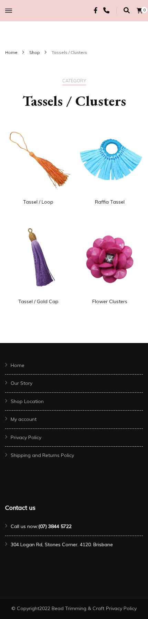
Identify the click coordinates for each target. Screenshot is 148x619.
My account (23, 419)
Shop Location (27, 401)
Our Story (21, 383)
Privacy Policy (26, 437)
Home (17, 365)
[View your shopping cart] (140, 10)
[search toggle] (127, 10)
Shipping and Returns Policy (42, 455)
